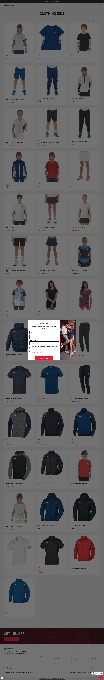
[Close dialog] (74, 321)
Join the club (44, 358)
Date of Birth (32, 340)
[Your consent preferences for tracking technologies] (2, 678)
